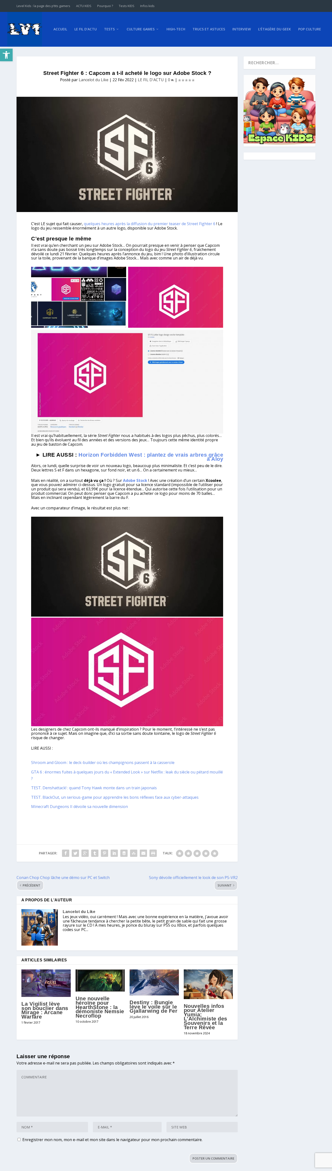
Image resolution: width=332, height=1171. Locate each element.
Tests (109, 29)
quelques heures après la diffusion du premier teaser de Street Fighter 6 (149, 223)
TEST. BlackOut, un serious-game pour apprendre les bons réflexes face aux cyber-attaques (115, 797)
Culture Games (141, 29)
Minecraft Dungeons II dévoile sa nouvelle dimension (79, 806)
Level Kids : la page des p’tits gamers (43, 6)
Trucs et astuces (208, 29)
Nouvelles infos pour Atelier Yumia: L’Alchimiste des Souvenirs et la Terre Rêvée (205, 1016)
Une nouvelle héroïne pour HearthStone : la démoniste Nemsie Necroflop (100, 1007)
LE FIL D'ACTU (151, 79)
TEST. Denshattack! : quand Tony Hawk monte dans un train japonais (94, 787)
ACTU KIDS (83, 6)
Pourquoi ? (105, 6)
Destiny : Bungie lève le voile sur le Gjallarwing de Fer (153, 1006)
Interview (241, 29)
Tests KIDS (126, 6)
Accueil (60, 29)
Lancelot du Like (93, 79)
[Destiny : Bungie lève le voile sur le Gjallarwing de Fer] (154, 982)
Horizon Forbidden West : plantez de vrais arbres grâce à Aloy (151, 457)
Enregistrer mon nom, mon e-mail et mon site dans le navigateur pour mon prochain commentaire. (112, 1139)
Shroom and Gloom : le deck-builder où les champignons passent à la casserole (103, 762)
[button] (6, 55)
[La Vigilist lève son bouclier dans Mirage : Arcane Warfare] (46, 983)
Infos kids (147, 6)
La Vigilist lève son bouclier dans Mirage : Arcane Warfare (44, 1010)
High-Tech (175, 29)
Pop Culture (309, 29)
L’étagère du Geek (274, 29)
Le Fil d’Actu (85, 29)
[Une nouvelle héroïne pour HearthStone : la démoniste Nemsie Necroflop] (100, 980)
